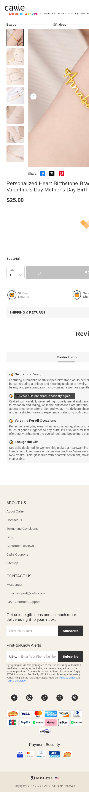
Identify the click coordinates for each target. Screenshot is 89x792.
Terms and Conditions (22, 528)
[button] (33, 96)
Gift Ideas (59, 24)
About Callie (15, 511)
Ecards (11, 24)
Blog (9, 537)
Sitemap (12, 563)
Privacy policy (67, 677)
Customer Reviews (20, 546)
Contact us (14, 520)
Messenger (14, 584)
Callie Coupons (17, 554)
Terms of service (16, 680)
